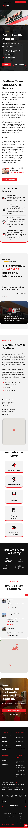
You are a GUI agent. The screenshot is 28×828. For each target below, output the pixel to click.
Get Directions (19, 64)
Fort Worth (10, 628)
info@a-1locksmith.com (18, 787)
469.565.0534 (8, 55)
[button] (14, 312)
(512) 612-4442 (13, 622)
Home (3, 9)
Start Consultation (10, 180)
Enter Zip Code (7, 801)
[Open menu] (25, 5)
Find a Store (14, 805)
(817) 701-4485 (13, 636)
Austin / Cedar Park (13, 614)
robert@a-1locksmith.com (18, 172)
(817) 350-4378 (13, 607)
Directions (10, 610)
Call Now (7, 64)
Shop (20, 2)
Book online (7, 2)
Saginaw (10, 600)
